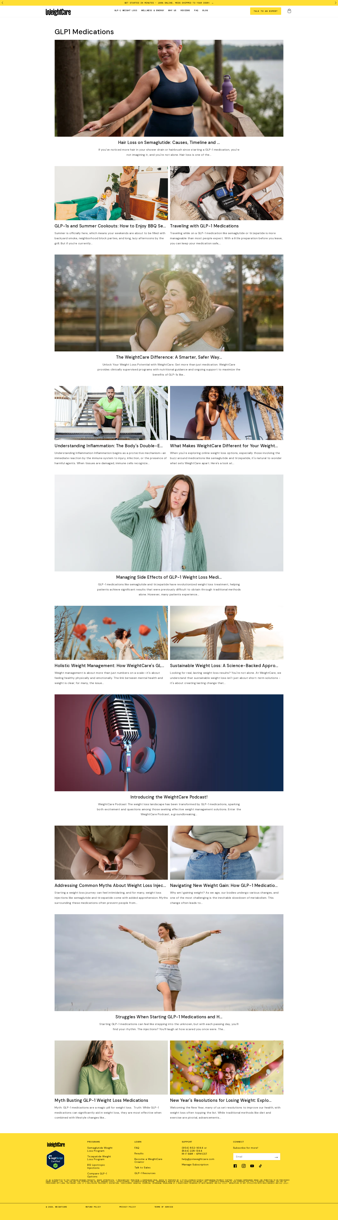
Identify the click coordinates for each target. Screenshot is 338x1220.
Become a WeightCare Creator (148, 1161)
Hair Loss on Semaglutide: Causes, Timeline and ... (169, 142)
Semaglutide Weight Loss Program (100, 1149)
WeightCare (61, 1207)
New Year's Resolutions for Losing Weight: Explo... (221, 1100)
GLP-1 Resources (144, 1173)
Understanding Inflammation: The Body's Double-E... (109, 445)
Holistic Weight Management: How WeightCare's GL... (109, 665)
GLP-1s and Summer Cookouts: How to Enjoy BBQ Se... (110, 226)
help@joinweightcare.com (198, 1159)
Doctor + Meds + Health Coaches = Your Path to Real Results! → (169, 2)
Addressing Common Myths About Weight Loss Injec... (110, 885)
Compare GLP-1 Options (97, 1175)
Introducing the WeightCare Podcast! (169, 797)
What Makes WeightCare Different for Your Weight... (224, 445)
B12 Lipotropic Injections (96, 1166)
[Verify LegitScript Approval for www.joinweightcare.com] (55, 1169)
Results (138, 1153)
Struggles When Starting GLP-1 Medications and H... (169, 1017)
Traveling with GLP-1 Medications (204, 226)
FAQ (136, 1147)
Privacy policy (127, 1207)
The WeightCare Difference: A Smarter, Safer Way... (169, 357)
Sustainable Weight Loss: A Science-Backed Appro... (224, 665)
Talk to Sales (142, 1167)
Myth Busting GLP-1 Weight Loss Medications (101, 1100)
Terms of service (163, 1207)
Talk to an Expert (266, 11)
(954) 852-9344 (193, 1147)
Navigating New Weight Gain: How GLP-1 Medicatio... (224, 885)
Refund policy (93, 1207)
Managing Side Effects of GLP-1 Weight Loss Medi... (169, 577)
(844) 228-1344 (192, 1150)
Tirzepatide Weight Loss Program (99, 1158)
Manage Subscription (195, 1164)
